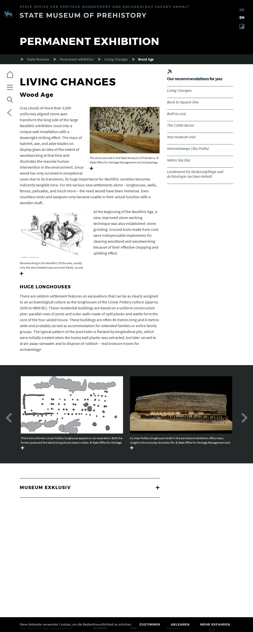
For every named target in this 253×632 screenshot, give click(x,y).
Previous (8, 418)
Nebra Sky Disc (179, 160)
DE (241, 10)
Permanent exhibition (77, 59)
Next (244, 418)
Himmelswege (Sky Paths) (188, 148)
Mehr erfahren (215, 624)
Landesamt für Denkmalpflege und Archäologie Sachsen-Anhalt (195, 174)
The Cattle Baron (180, 125)
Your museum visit (181, 136)
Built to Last (176, 113)
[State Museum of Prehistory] (126, 15)
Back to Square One (183, 101)
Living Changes (116, 59)
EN (241, 17)
